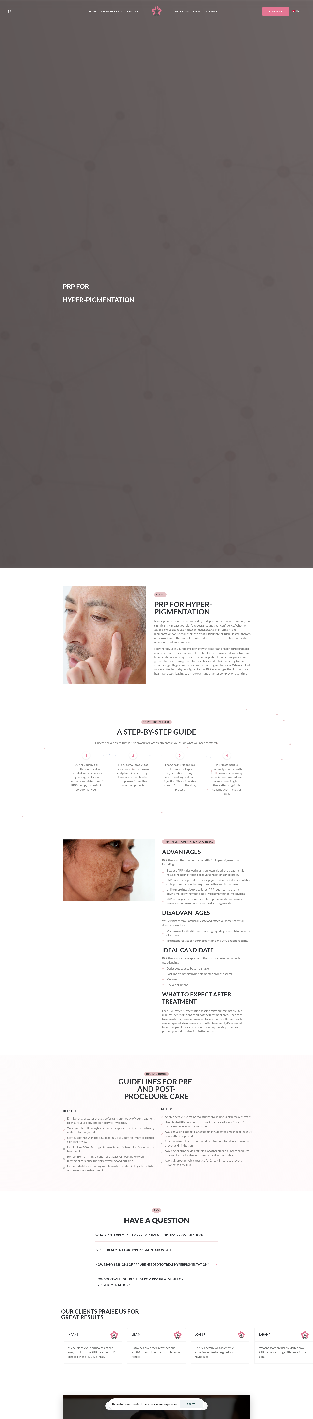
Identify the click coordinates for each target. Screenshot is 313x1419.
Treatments (110, 11)
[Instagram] (10, 11)
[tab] (156, 1235)
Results (132, 11)
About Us (182, 11)
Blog (196, 11)
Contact (211, 11)
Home (92, 11)
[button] (156, 1235)
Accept (191, 1404)
